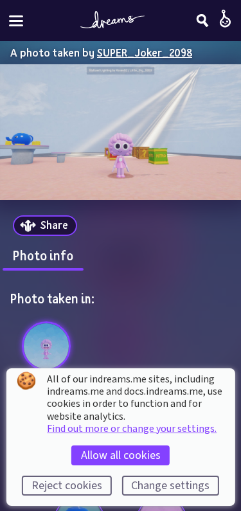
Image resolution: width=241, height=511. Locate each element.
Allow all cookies (121, 455)
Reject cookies (66, 486)
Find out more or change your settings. (132, 429)
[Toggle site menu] (16, 21)
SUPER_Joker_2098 (144, 52)
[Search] (202, 20)
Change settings (170, 486)
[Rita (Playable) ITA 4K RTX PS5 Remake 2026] (46, 346)
